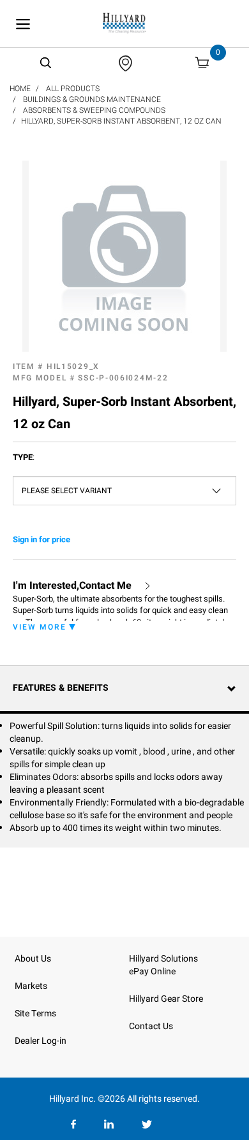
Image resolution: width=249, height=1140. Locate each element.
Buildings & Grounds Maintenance (92, 99)
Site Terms (35, 1013)
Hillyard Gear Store (166, 999)
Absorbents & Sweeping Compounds (94, 110)
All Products (73, 88)
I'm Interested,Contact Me (72, 586)
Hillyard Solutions (163, 958)
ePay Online (152, 971)
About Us (33, 958)
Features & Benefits (61, 688)
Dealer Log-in (40, 1041)
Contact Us (151, 1026)
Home (20, 88)
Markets (31, 986)
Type (23, 457)
